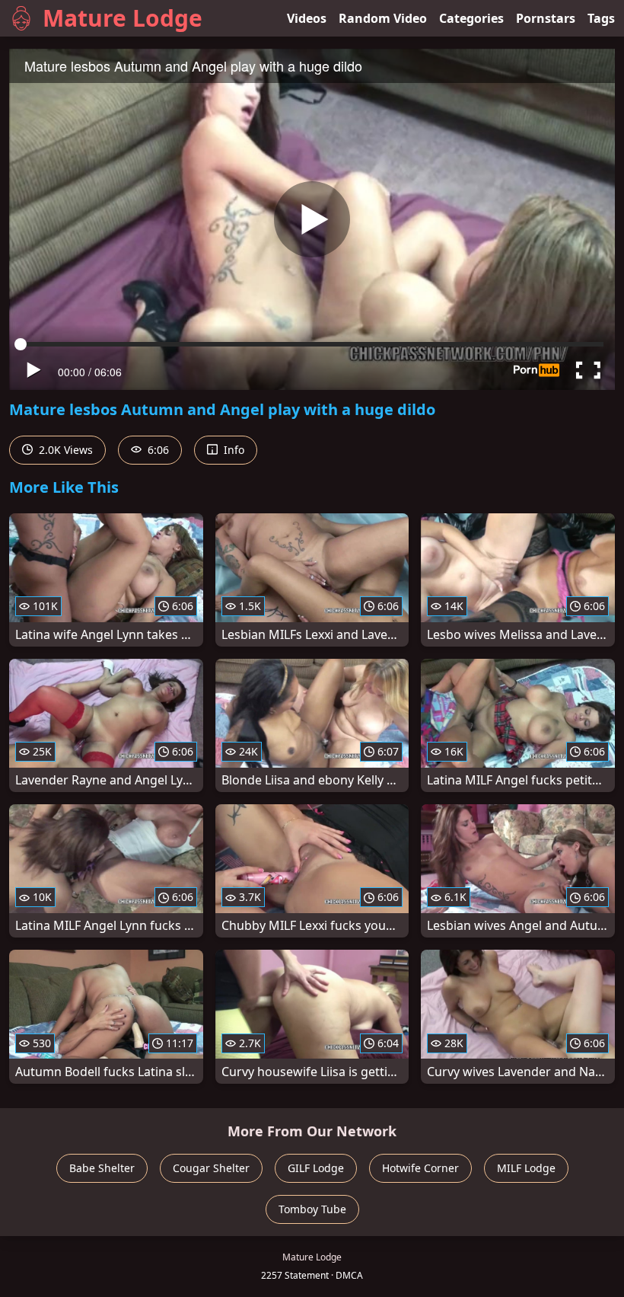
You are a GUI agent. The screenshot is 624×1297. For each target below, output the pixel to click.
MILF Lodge (526, 1168)
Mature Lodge (122, 18)
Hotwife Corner (420, 1168)
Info (232, 449)
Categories (471, 18)
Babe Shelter (102, 1168)
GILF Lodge (316, 1168)
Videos (306, 18)
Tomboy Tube (312, 1209)
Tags (601, 18)
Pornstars (545, 18)
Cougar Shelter (211, 1168)
